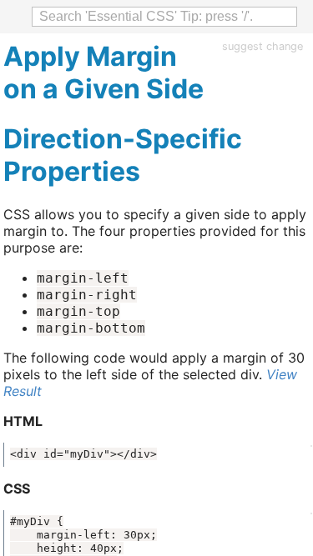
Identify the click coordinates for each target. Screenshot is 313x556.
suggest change (262, 46)
